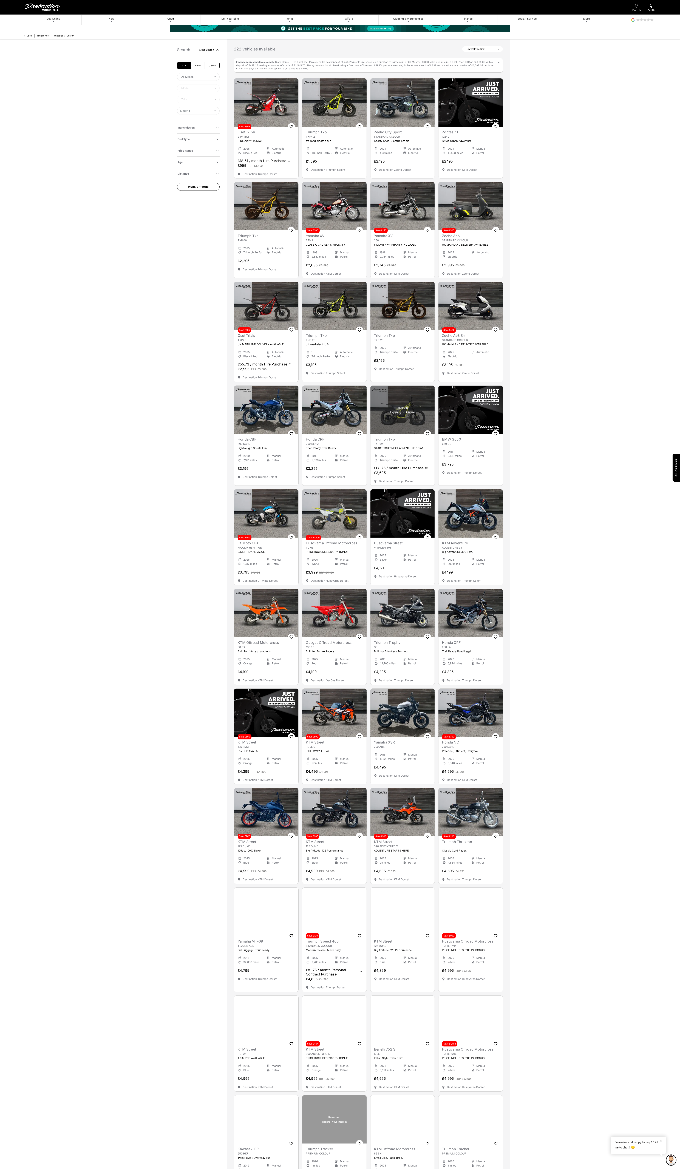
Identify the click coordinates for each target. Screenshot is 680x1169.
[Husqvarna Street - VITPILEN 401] (402, 513)
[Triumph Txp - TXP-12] (334, 102)
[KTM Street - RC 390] (334, 713)
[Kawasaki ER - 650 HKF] (266, 1119)
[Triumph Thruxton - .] (470, 812)
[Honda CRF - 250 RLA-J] (334, 410)
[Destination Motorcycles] (42, 7)
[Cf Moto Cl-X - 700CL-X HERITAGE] (266, 513)
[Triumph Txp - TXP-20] (334, 306)
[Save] (291, 126)
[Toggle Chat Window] (671, 1160)
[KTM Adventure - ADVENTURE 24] (470, 513)
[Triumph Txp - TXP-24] (402, 410)
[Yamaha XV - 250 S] (334, 206)
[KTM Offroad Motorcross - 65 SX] (402, 1119)
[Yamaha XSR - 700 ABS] (402, 713)
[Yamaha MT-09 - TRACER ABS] (266, 912)
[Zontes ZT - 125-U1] (470, 102)
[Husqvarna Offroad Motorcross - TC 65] (334, 513)
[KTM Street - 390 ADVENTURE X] (402, 812)
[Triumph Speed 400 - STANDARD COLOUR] (334, 912)
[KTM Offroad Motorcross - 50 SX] (266, 613)
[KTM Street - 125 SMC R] (266, 713)
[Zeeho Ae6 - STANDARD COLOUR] (470, 206)
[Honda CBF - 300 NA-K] (266, 410)
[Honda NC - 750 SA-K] (470, 713)
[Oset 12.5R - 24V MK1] (266, 102)
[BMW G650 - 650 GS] (470, 410)
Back (29, 35)
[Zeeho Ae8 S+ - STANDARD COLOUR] (470, 306)
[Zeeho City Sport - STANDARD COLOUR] (402, 102)
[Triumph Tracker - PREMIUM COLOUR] (334, 1119)
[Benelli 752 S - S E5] (402, 1020)
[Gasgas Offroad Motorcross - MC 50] (334, 613)
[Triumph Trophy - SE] (402, 613)
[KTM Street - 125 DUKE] (266, 812)
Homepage (57, 35)
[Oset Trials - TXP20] (266, 306)
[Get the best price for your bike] (340, 28)
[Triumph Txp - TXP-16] (266, 206)
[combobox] (198, 77)
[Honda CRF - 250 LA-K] (470, 613)
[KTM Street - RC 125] (266, 1020)
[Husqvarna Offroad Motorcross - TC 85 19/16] (470, 1020)
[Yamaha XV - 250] (402, 206)
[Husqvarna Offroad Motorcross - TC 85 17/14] (470, 912)
